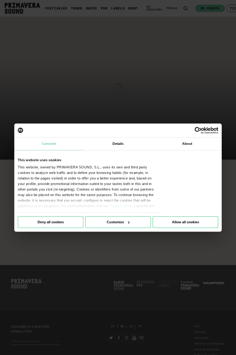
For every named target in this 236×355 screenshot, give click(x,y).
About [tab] (187, 144)
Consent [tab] (49, 144)
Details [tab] (118, 144)
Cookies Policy (122, 206)
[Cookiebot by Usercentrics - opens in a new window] (198, 130)
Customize (115, 222)
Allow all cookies (185, 222)
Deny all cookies (51, 222)
